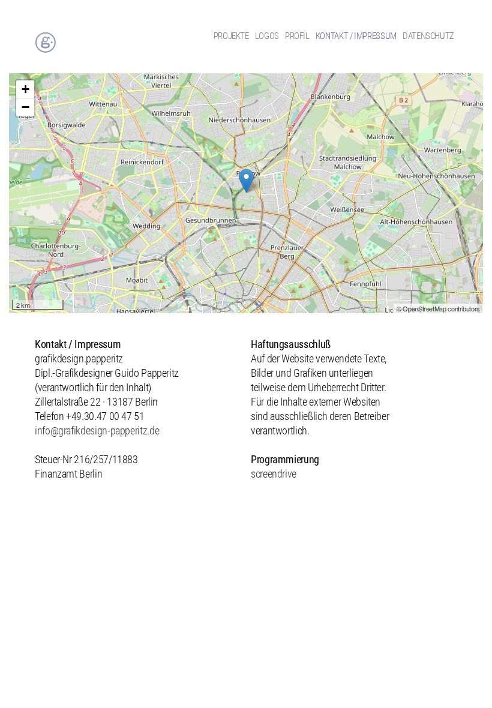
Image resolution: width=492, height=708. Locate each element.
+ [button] (25, 89)
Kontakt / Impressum (356, 36)
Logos (267, 36)
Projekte (231, 36)
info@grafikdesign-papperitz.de (97, 430)
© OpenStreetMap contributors (438, 308)
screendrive (273, 473)
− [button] (25, 107)
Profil (297, 36)
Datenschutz (428, 36)
